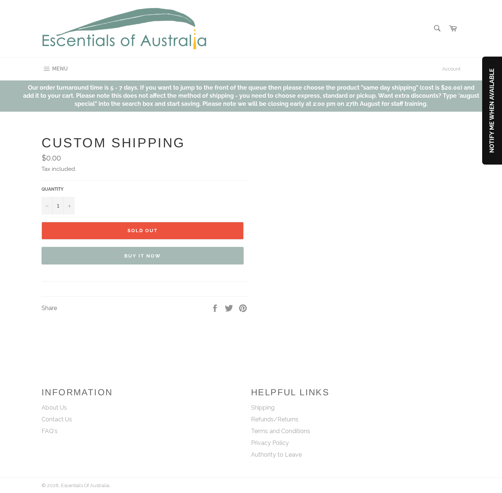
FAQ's (50, 431)
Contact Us (57, 419)
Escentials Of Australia (86, 485)
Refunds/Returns (274, 419)
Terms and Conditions (280, 431)
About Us (54, 407)
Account (451, 69)
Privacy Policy (270, 442)
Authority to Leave (276, 454)
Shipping (263, 407)
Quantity (53, 189)
